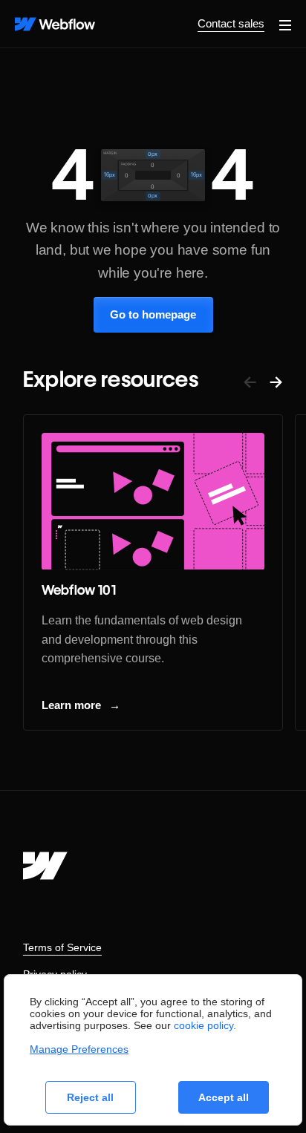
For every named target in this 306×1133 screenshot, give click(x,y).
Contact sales (231, 23)
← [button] (250, 381)
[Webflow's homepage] (45, 865)
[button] (285, 24)
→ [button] (276, 381)
